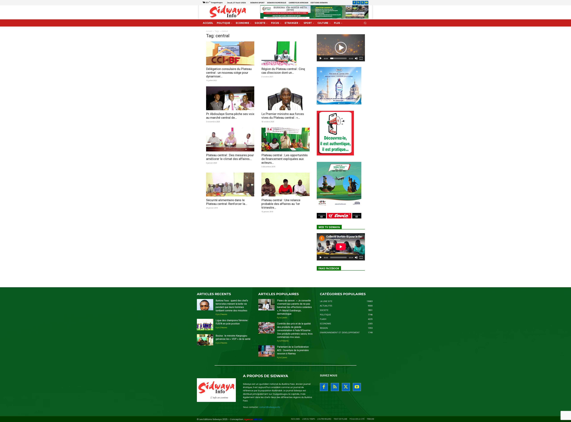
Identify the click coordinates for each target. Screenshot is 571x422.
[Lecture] (320, 58)
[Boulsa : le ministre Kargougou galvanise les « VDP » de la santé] (205, 340)
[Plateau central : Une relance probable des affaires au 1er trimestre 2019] (285, 184)
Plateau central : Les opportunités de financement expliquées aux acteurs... (284, 158)
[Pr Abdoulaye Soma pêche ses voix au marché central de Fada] (230, 98)
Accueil (209, 31)
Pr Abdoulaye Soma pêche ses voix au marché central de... (230, 115)
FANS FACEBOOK (329, 268)
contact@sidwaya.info (269, 407)
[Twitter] (362, 3)
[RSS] (358, 3)
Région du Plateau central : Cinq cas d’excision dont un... (283, 70)
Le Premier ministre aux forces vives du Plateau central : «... (282, 115)
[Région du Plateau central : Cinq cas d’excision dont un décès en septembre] (285, 53)
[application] (341, 47)
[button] (364, 23)
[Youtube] (366, 3)
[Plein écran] (361, 58)
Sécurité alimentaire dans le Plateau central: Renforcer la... (226, 202)
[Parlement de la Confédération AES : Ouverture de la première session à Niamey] (266, 351)
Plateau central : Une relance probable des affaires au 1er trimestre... (280, 203)
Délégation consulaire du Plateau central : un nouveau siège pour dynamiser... (229, 72)
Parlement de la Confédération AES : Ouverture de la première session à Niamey (293, 350)
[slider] (338, 58)
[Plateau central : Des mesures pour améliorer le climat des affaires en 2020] (230, 139)
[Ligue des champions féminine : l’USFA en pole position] (205, 324)
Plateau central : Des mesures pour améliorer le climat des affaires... (230, 157)
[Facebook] (354, 3)
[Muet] (356, 58)
